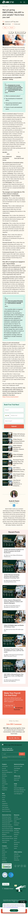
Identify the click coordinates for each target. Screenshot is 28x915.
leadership (4, 861)
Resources (16, 815)
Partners (4, 859)
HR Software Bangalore (7, 821)
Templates (16, 824)
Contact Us (4, 857)
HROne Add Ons (18, 852)
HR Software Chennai (6, 824)
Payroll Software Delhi (7, 836)
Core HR (4, 768)
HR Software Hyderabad (7, 826)
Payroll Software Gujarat (7, 828)
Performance (5, 783)
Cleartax (16, 846)
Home (3, 6)
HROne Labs (17, 776)
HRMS (15, 785)
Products (4, 764)
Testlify (15, 836)
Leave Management (18, 793)
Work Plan (16, 858)
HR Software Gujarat (6, 817)
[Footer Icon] (15, 866)
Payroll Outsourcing (6, 811)
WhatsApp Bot (17, 856)
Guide (15, 783)
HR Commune (17, 819)
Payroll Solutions (6, 809)
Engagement (5, 787)
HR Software (5, 766)
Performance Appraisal (19, 791)
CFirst (15, 840)
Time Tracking (5, 807)
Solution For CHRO (18, 766)
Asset (3, 785)
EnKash (15, 838)
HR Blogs (16, 817)
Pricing (3, 853)
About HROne (5, 848)
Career (3, 850)
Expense (4, 780)
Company (4, 846)
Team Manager (17, 768)
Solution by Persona (19, 764)
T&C (14, 901)
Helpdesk (4, 781)
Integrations (4, 803)
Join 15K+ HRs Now (14, 738)
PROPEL (4, 795)
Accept (14, 910)
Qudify (15, 848)
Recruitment (5, 770)
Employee (16, 770)
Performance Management (19, 789)
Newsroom (4, 852)
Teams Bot (16, 854)
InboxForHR (17, 778)
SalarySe (16, 844)
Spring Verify (17, 842)
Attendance (4, 776)
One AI (3, 797)
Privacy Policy (15, 907)
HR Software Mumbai (6, 819)
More (3, 793)
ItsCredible (16, 830)
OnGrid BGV (16, 832)
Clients (3, 855)
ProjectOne (4, 789)
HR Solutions (5, 805)
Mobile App (16, 780)
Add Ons (4, 801)
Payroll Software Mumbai (7, 830)
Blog (7, 6)
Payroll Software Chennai (7, 838)
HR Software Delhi (6, 822)
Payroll (11, 27)
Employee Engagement (19, 787)
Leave (3, 799)
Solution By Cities (6, 815)
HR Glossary (16, 822)
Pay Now (5, 884)
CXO (15, 772)
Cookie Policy (8, 907)
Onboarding (16, 859)
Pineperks (16, 834)
